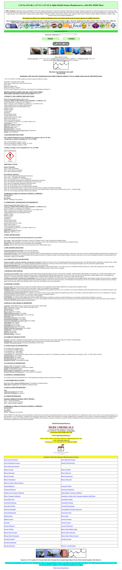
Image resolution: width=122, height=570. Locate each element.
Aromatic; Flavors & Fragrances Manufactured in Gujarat (61, 457)
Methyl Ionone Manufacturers (61, 568)
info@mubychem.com (63, 435)
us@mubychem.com (63, 440)
